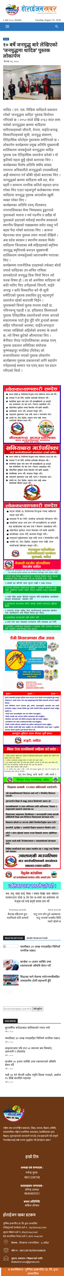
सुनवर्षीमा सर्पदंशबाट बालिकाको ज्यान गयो (27, 1027)
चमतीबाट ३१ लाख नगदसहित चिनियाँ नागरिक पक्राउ (32, 1038)
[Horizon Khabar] (32, 9)
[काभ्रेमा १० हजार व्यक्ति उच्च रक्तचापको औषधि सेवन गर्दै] (11, 965)
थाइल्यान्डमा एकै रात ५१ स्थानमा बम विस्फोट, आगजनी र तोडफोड (29, 1050)
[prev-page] (5, 992)
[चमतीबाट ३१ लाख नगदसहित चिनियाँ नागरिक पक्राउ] (11, 950)
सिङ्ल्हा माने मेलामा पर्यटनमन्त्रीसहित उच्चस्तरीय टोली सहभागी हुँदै (40, 978)
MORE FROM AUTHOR (37, 938)
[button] (57, 26)
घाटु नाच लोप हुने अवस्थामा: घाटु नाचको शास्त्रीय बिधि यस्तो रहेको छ (47, 917)
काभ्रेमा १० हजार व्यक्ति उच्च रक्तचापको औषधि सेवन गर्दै (35, 963)
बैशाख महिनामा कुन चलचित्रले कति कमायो (17, 916)
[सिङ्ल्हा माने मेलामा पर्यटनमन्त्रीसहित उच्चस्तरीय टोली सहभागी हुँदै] (11, 980)
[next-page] (10, 992)
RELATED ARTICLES (14, 938)
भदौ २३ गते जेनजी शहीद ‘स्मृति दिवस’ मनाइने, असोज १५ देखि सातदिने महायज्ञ (33, 1076)
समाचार (6, 39)
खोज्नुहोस (37, 1008)
